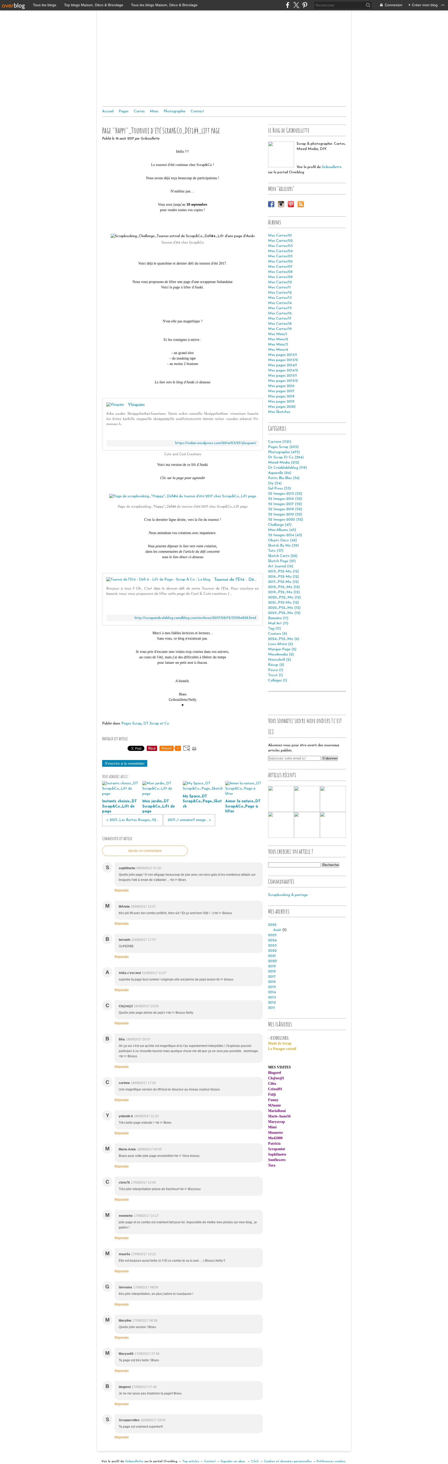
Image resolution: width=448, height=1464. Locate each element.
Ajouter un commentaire (145, 851)
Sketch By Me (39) (283, 546)
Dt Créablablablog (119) (287, 468)
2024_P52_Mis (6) (283, 639)
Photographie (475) (284, 452)
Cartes (139, 111)
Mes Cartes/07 (280, 267)
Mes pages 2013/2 (283, 360)
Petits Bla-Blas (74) (283, 478)
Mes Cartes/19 (280, 329)
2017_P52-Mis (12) (283, 582)
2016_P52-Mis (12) (283, 577)
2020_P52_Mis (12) (284, 597)
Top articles (190, 1461)
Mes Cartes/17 (279, 319)
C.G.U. (255, 1461)
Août (277, 930)
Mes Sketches (279, 412)
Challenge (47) (279, 525)
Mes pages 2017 (281, 391)
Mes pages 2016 (281, 386)
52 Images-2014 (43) (285, 535)
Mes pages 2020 (282, 407)
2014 (272, 992)
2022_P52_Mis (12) (284, 608)
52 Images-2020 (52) (285, 520)
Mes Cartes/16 (280, 313)
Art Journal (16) (280, 566)
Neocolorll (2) (279, 660)
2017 (272, 977)
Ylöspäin (136, 405)
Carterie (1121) (279, 442)
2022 (272, 951)
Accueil (108, 111)
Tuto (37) (275, 551)
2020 (272, 961)
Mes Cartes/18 (280, 324)
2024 (272, 940)
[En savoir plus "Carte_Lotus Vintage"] (307, 799)
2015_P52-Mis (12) (283, 572)
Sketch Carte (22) (282, 556)
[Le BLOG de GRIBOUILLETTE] (281, 154)
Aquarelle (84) (279, 473)
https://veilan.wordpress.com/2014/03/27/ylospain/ (215, 443)
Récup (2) (276, 665)
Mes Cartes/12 (280, 293)
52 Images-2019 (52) (285, 514)
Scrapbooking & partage (288, 895)
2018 (272, 971)
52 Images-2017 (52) (285, 504)
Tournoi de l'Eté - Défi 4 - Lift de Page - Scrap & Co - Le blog (236, 579)
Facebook (271, 204)
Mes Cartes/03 (280, 246)
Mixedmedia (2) (281, 655)
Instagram (281, 204)
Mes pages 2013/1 (282, 355)
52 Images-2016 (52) (285, 499)
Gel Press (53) (279, 489)
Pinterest (291, 204)
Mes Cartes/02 (280, 241)
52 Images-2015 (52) (285, 494)
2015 (272, 987)
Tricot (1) (275, 675)
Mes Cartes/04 (280, 251)
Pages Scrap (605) (283, 447)
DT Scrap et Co (156, 724)
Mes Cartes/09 (280, 277)
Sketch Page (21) (282, 561)
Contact (197, 111)
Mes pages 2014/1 (282, 365)
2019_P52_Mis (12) (284, 592)
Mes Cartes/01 (280, 236)
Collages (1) (277, 680)
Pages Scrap (131, 724)
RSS (301, 204)
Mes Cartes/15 (280, 308)
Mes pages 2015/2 (283, 381)
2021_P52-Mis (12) (283, 603)
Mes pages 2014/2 (283, 370)
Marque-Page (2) (282, 649)
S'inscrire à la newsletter (125, 763)
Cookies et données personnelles (288, 1461)
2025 (272, 935)
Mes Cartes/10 (280, 282)
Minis (154, 111)
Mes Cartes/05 (280, 256)
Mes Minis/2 (278, 339)
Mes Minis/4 (278, 350)
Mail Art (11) (278, 623)
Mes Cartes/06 (280, 262)
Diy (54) (275, 483)
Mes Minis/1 (277, 334)
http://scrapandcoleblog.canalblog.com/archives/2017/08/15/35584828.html (195, 618)
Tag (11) (274, 629)
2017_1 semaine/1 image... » (189, 820)
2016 (272, 982)
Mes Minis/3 (278, 345)
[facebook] (287, 5)
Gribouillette (331, 167)
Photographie (174, 111)
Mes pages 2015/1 (282, 376)
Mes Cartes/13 (280, 298)
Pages (124, 111)
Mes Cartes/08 (280, 272)
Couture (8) (277, 634)
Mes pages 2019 (281, 402)
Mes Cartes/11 (279, 287)
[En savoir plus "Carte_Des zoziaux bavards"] (333, 825)
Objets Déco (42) (282, 540)
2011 (271, 1008)
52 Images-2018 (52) (285, 509)
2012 (272, 1003)
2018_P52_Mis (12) (284, 587)
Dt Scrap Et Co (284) (286, 457)
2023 (272, 946)
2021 (272, 956)
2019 (272, 966)
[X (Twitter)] (296, 5)
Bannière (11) (278, 618)
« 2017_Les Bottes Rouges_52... (132, 820)
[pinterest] (305, 5)
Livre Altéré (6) (280, 644)
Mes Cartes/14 (280, 303)
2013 (272, 997)
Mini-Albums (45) (282, 530)
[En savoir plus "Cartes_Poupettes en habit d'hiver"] (281, 825)
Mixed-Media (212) (283, 463)
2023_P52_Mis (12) (284, 613)
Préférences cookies (331, 1461)
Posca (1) (275, 670)
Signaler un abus (233, 1461)
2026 (272, 925)
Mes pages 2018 (281, 396)
